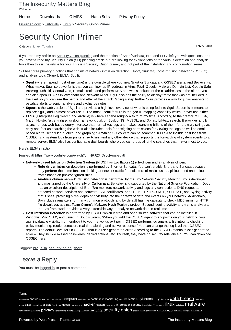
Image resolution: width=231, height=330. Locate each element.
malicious (180, 305)
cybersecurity (149, 299)
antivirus (35, 299)
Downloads (49, 16)
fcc (53, 305)
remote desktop (73, 311)
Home (24, 16)
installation (147, 305)
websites (178, 311)
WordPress (47, 320)
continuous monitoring (104, 299)
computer (69, 299)
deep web (199, 299)
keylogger (160, 305)
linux (170, 304)
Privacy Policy (132, 16)
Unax (76, 320)
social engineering (148, 311)
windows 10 (196, 311)
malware (195, 304)
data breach (182, 298)
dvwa (21, 305)
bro (35, 248)
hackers (101, 304)
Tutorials (52, 24)
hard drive (111, 305)
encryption (37, 305)
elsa (43, 248)
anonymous (24, 299)
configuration (84, 299)
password (35, 311)
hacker (89, 304)
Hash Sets (100, 16)
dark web (165, 299)
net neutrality (24, 311)
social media (165, 310)
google (66, 304)
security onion (60, 248)
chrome (58, 299)
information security (128, 304)
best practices (48, 299)
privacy (47, 310)
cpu (120, 299)
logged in (47, 268)
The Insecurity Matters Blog (54, 4)
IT (154, 305)
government (77, 305)
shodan (136, 311)
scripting (85, 311)
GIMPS (75, 16)
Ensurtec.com (30, 24)
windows (186, 311)
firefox (58, 305)
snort (78, 248)
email (28, 304)
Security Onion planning (74, 56)
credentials (130, 299)
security (96, 310)
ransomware (60, 311)
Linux (67, 24)
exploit (47, 304)
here (42, 238)
